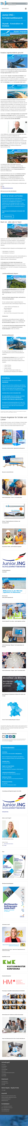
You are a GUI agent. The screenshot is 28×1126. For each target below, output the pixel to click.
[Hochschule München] (14, 981)
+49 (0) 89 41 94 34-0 (7, 1106)
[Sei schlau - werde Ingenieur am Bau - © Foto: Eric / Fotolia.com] (14, 611)
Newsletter (5, 1069)
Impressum (5, 1081)
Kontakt (4, 1075)
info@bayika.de (6, 1109)
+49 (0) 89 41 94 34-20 (7, 1107)
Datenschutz (10, 740)
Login (4, 1090)
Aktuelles (5, 1066)
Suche (4, 1071)
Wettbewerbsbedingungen (7, 188)
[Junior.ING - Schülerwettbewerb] (14, 801)
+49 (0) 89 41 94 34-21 (8, 843)
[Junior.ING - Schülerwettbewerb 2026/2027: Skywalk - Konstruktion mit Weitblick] (17, 61)
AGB (4, 1084)
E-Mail (5, 845)
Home (4, 1064)
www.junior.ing (8, 216)
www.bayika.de (6, 1110)
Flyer (3, 186)
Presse (4, 1067)
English (4, 1074)
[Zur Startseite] (9, 3)
